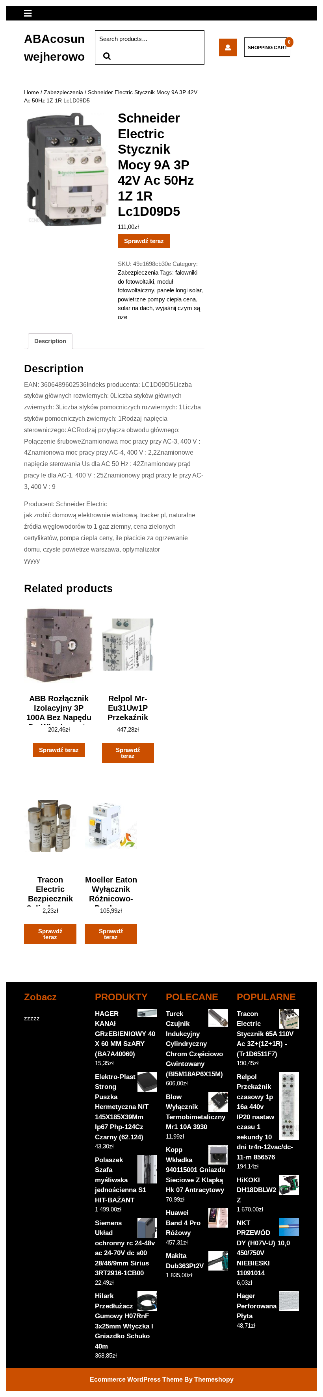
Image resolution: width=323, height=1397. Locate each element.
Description (50, 341)
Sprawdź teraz (144, 241)
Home (31, 92)
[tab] (50, 341)
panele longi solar (179, 290)
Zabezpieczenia (63, 92)
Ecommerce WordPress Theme (136, 1379)
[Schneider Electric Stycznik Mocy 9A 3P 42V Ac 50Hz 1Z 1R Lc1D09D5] (228, 47)
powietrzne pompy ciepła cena (157, 299)
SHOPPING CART (267, 47)
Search (106, 56)
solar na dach (135, 308)
